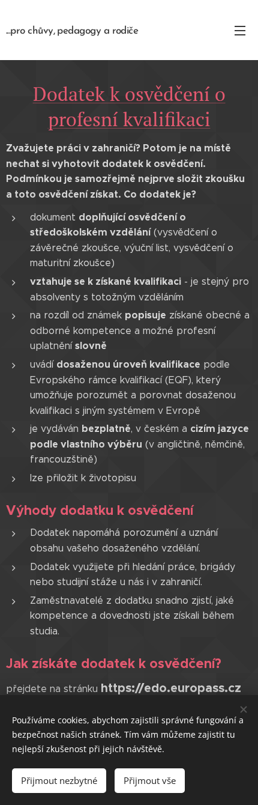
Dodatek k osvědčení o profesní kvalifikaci (129, 106)
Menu (240, 30)
